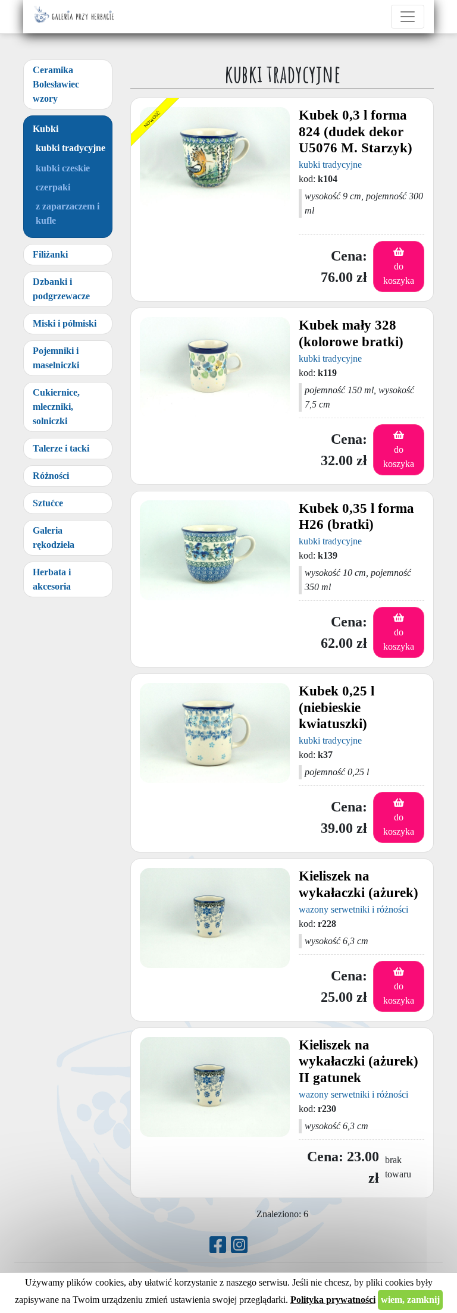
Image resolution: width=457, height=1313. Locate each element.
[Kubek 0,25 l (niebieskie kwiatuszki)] (215, 733)
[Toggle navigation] (407, 17)
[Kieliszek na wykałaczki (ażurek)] (215, 918)
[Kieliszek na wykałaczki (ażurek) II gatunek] (215, 1087)
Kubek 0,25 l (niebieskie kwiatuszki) (336, 707)
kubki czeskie (63, 168)
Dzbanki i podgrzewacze (61, 289)
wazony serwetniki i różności (353, 909)
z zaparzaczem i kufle (67, 213)
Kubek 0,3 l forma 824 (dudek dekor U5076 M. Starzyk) (355, 131)
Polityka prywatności (332, 1300)
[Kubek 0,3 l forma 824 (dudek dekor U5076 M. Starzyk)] (215, 157)
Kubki (45, 129)
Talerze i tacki (61, 448)
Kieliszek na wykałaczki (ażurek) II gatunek (358, 1061)
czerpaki (53, 187)
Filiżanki (50, 254)
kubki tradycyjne (70, 148)
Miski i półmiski (64, 323)
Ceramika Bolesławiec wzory (56, 84)
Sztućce (48, 503)
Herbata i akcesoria (52, 579)
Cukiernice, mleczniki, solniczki (56, 406)
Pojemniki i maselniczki (56, 358)
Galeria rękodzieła (53, 537)
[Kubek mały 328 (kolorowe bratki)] (215, 367)
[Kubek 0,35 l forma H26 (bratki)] (215, 550)
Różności (51, 476)
